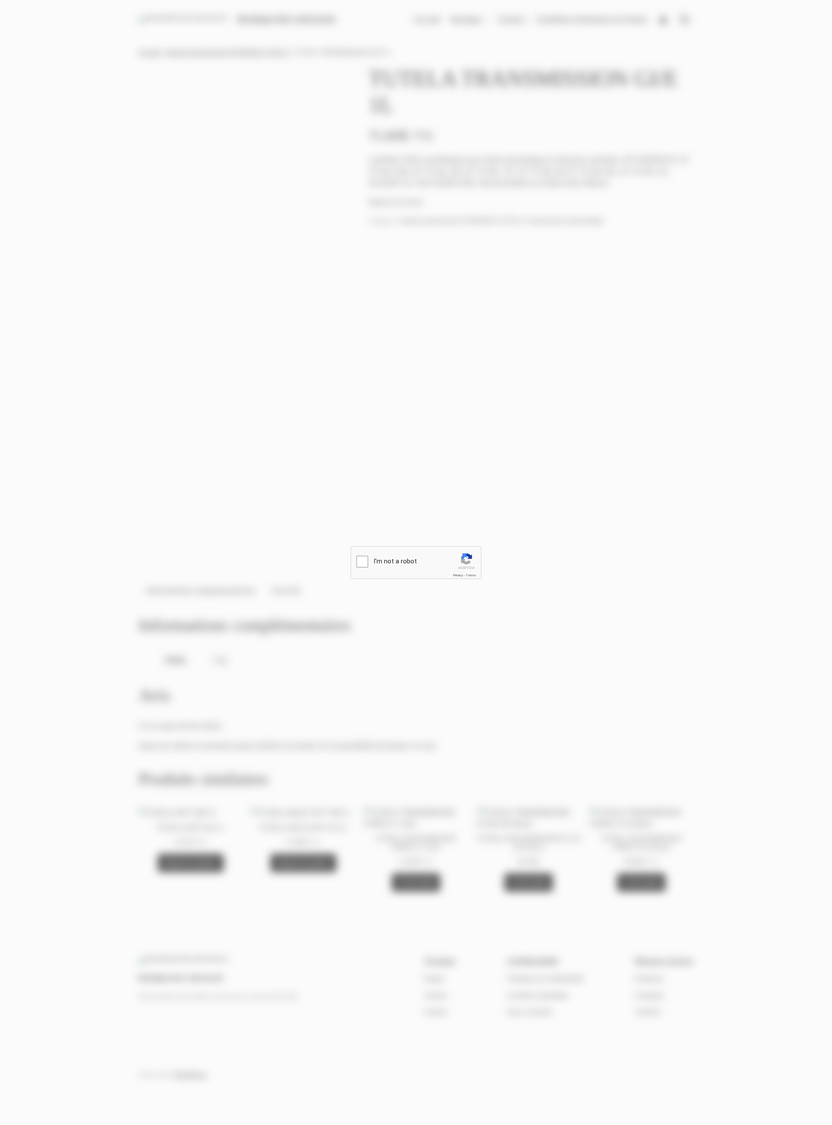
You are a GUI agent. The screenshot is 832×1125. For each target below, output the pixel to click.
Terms (471, 575)
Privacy (458, 575)
